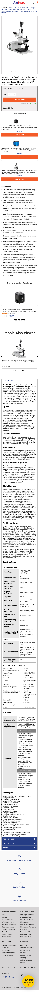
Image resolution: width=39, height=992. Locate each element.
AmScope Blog (25, 934)
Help (3, 915)
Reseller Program (8, 953)
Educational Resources (28, 932)
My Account (6, 950)
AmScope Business (27, 915)
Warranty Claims (8, 922)
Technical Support (8, 927)
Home (3, 8)
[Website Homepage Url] (19, 2)
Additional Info (9, 839)
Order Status (6, 937)
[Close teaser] (22, 975)
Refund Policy (25, 950)
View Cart (5, 948)
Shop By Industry (26, 917)
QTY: (4, 94)
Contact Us (6, 917)
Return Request (7, 920)
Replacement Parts (9, 924)
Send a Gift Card (8, 955)
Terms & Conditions (27, 948)
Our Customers (25, 955)
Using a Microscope (27, 924)
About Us (23, 945)
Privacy (22, 953)
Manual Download (8, 934)
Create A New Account (10, 945)
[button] (28, 981)
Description (8, 381)
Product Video (9, 843)
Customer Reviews (26, 937)
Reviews (6, 847)
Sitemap (23, 958)
